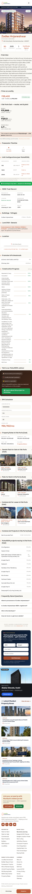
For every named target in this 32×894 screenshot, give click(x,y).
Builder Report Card (7, 862)
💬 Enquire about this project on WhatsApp (14, 391)
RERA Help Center (6, 873)
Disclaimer (20, 876)
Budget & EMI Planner (23, 834)
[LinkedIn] (10, 824)
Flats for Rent (5, 832)
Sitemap (19, 878)
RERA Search (5, 843)
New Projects (5, 839)
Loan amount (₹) (6, 404)
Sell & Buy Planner (22, 841)
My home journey (22, 832)
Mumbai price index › (24, 138)
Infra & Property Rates (8, 869)
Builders (3, 841)
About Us (19, 862)
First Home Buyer (22, 850)
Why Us (19, 859)
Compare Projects (22, 843)
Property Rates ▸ (22, 444)
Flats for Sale (5, 834)
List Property (8, 806)
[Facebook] (3, 824)
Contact (19, 864)
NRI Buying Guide (6, 871)
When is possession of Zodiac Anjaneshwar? (15, 600)
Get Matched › (16, 658)
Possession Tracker (7, 864)
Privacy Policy (21, 871)
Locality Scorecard (7, 859)
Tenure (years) (5, 416)
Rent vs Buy (20, 839)
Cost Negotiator (22, 846)
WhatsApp (8, 891)
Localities (4, 846)
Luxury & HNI (20, 869)
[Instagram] (6, 824)
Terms (18, 873)
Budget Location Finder (23, 836)
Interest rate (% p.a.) (7, 410)
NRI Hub (19, 866)
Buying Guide (20, 853)
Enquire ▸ (23, 891)
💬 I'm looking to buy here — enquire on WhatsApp (16, 183)
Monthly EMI (5, 423)
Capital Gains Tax (22, 848)
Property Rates (5, 876)
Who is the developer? (8, 611)
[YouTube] (14, 824)
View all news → (26, 701)
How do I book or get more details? (12, 616)
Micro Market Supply (7, 866)
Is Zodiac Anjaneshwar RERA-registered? (14, 605)
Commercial (5, 836)
